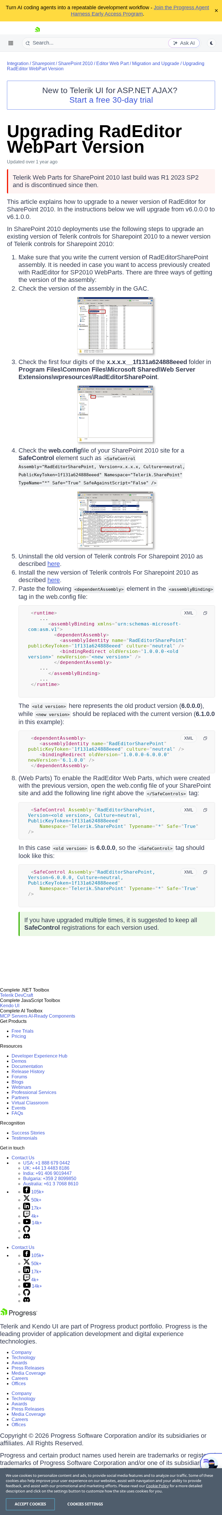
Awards (19, 1362)
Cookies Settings (85, 1504)
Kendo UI (9, 1005)
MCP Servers (13, 1016)
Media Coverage (29, 1373)
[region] (111, 1491)
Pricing (19, 1036)
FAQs (17, 1113)
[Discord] (26, 1237)
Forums (19, 1076)
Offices (19, 1383)
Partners (20, 1097)
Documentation (27, 1066)
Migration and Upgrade (155, 63)
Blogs (17, 1081)
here (53, 563)
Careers (20, 1378)
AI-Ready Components (51, 1016)
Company (22, 1352)
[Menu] (11, 43)
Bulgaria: (49, 1178)
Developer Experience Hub (39, 1055)
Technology (23, 1357)
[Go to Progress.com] (19, 1315)
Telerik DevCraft (16, 995)
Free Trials (23, 1031)
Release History (28, 1071)
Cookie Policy (157, 1485)
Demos (19, 1061)
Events (19, 1108)
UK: (46, 1168)
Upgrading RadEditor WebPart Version (94, 138)
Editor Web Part (112, 63)
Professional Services (34, 1092)
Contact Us (23, 1157)
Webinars (21, 1087)
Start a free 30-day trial (111, 99)
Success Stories (28, 1132)
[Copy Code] (205, 613)
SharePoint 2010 (75, 63)
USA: (46, 1162)
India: (47, 1173)
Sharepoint (43, 63)
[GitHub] (26, 1230)
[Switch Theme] (211, 43)
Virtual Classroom (30, 1102)
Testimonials (24, 1138)
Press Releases (28, 1367)
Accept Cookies (30, 1504)
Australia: (50, 1183)
